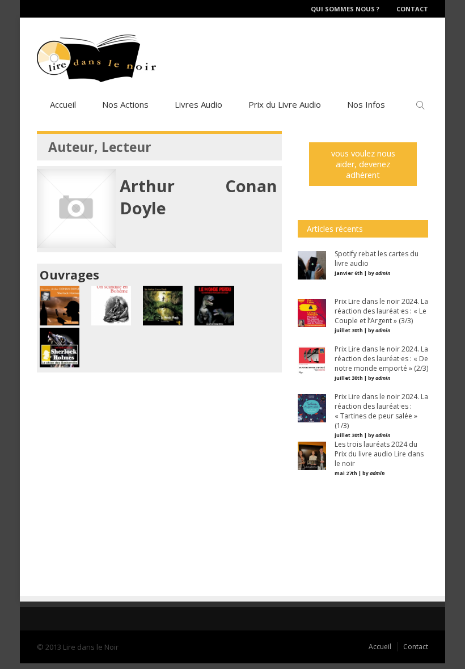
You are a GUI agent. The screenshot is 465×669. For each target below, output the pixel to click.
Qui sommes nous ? (345, 9)
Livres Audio (198, 104)
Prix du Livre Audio (284, 104)
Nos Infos (366, 104)
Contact (412, 9)
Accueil (63, 104)
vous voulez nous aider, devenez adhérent (363, 164)
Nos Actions (125, 104)
